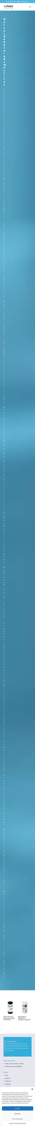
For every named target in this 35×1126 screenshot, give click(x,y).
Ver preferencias (17, 1119)
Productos (8, 1081)
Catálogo (7, 1084)
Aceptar (17, 1108)
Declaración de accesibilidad (13, 1066)
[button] (32, 1089)
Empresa (7, 1078)
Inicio (6, 1075)
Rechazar (18, 1114)
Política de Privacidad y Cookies (17, 1123)
